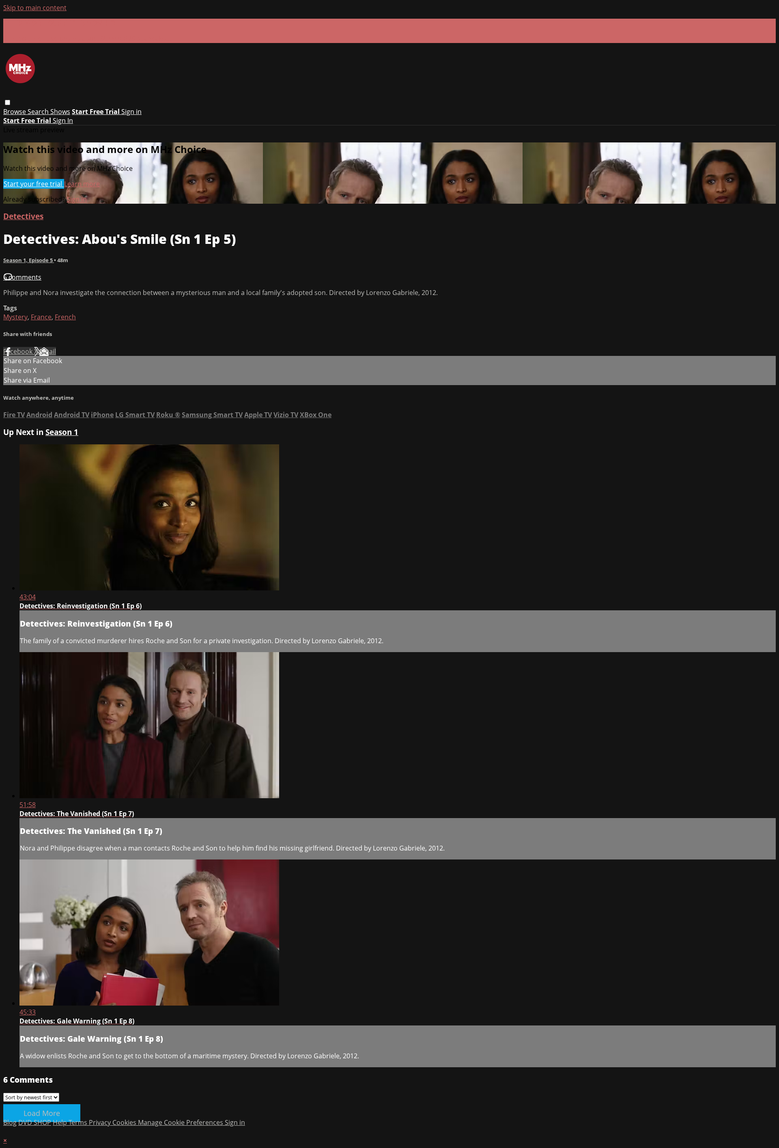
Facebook (18, 351)
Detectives (23, 216)
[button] (7, 102)
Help (61, 1122)
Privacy (100, 1122)
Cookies (125, 1122)
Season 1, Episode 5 (28, 260)
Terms (79, 1122)
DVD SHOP (34, 1122)
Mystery (15, 316)
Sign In (63, 120)
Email (47, 351)
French (65, 316)
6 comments (22, 277)
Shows (60, 111)
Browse (15, 111)
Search (39, 111)
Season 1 (61, 432)
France (41, 316)
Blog (10, 1122)
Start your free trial (34, 183)
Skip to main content (35, 7)
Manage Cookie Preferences (181, 1122)
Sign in (131, 111)
